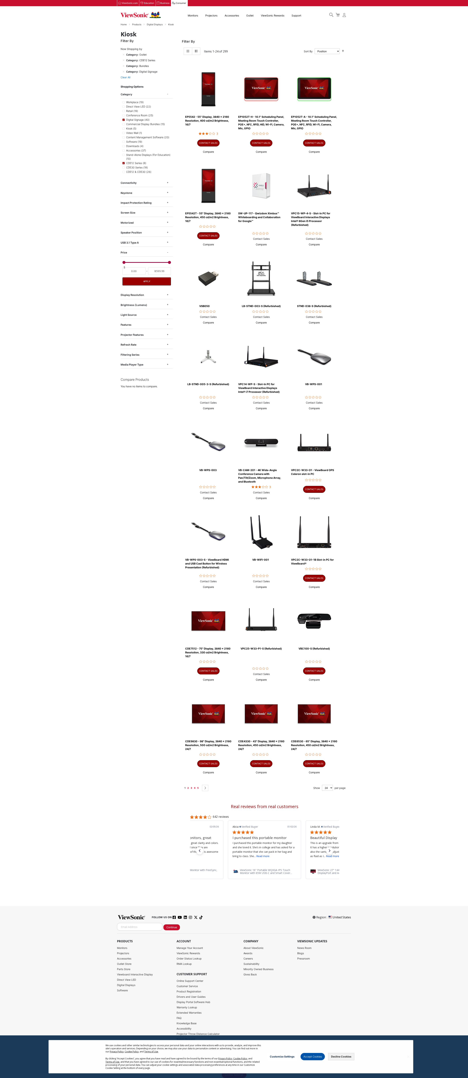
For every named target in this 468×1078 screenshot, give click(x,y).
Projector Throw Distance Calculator (198, 1033)
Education (149, 3)
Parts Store (123, 969)
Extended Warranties (189, 1012)
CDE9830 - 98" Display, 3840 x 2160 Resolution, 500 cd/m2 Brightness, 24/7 (208, 745)
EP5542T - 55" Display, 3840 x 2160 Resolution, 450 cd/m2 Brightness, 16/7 (208, 217)
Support (296, 15)
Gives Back (250, 974)
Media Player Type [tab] (132, 364)
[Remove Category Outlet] (123, 54)
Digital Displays (155, 24)
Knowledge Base (187, 1023)
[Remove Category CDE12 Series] (123, 60)
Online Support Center (190, 980)
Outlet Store (124, 963)
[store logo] (141, 15)
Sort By (308, 51)
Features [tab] (126, 324)
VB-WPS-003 (208, 470)
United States (342, 917)
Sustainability (251, 963)
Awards (248, 953)
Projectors (211, 15)
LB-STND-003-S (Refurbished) (261, 306)
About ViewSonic (254, 947)
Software (122, 990)
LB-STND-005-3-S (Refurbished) (208, 384)
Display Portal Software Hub (193, 1002)
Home (124, 24)
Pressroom (303, 958)
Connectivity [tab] (129, 182)
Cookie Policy (132, 1051)
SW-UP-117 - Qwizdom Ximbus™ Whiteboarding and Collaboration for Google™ (259, 217)
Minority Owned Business (258, 969)
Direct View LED (126, 979)
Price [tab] (124, 252)
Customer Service (187, 986)
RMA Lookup (184, 963)
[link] (265, 871)
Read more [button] (254, 856)
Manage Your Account (190, 947)
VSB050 (204, 306)
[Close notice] (408, 1056)
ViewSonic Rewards (272, 15)
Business (164, 3)
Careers (248, 958)
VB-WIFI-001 (260, 559)
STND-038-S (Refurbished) (314, 306)
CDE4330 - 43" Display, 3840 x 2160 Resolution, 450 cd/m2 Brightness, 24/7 (261, 745)
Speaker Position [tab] (131, 232)
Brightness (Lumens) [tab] (134, 304)
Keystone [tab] (126, 192)
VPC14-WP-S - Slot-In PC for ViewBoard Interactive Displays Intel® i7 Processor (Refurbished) (259, 388)
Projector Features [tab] (132, 334)
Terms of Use (151, 1051)
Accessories (232, 15)
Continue (171, 927)
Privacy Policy (117, 1051)
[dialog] (234, 1056)
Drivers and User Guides (191, 996)
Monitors (193, 15)
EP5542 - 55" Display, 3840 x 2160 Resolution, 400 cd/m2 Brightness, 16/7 (207, 120)
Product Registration (189, 991)
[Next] (205, 788)
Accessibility (184, 1028)
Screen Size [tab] (128, 212)
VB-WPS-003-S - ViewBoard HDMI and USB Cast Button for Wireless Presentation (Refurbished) (207, 563)
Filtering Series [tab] (130, 354)
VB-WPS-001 (313, 384)
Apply (146, 281)
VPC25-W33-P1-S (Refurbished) (261, 648)
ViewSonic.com (130, 3)
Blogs (300, 953)
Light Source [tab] (129, 314)
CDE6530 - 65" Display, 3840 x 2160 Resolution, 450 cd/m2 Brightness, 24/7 (314, 745)
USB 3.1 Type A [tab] (130, 242)
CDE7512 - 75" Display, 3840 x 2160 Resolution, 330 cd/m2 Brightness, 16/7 (208, 652)
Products (137, 24)
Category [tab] (126, 94)
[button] (208, 151)
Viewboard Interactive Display (135, 974)
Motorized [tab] (127, 222)
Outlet (250, 15)
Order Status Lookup (189, 958)
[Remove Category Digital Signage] (123, 71)
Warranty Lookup (187, 1007)
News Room (304, 947)
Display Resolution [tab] (132, 294)
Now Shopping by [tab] (131, 48)
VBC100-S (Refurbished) (314, 648)
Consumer (181, 3)
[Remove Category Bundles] (123, 66)
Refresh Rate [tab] (128, 344)
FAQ (179, 1017)
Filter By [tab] (188, 41)
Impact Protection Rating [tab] (136, 202)
